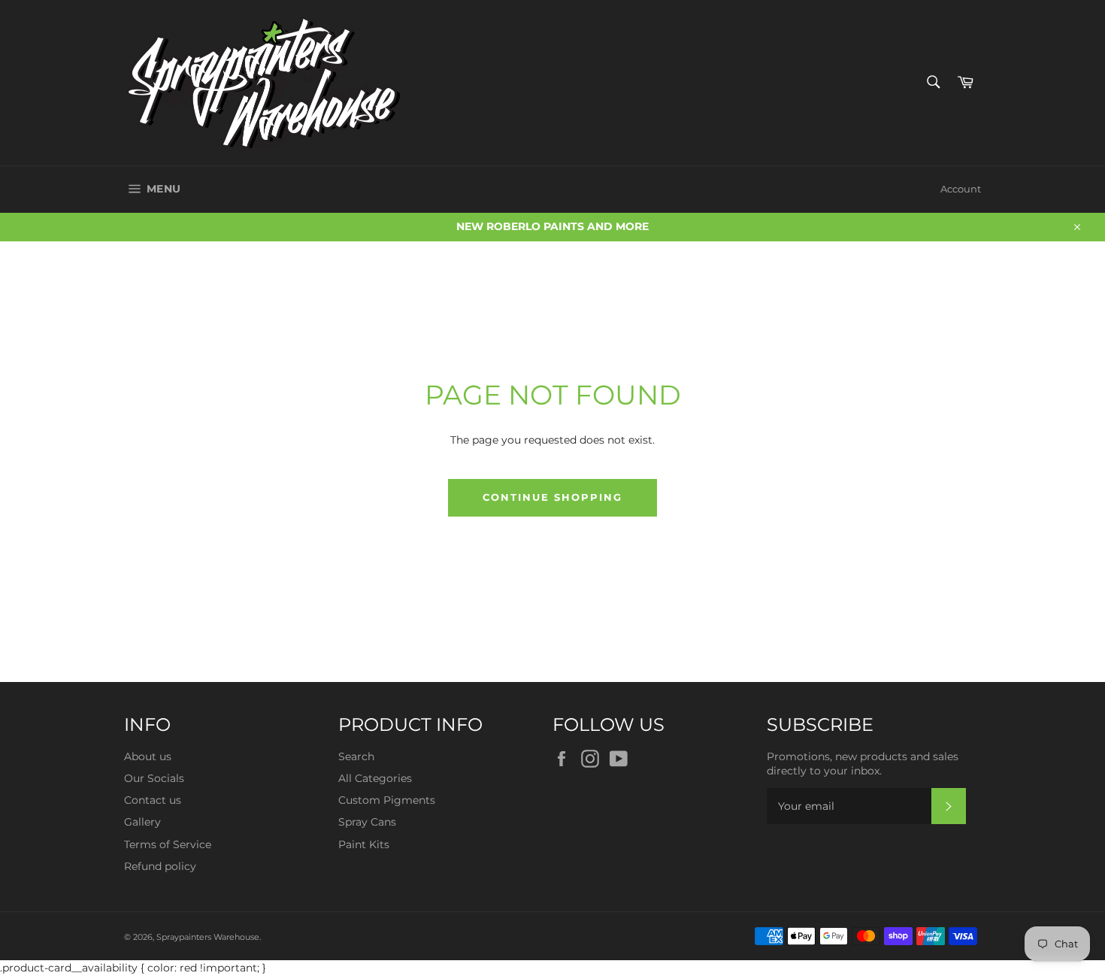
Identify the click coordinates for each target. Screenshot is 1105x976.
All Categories (375, 778)
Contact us (152, 800)
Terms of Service (167, 844)
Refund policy (160, 866)
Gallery (142, 822)
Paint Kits (363, 844)
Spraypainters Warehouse (207, 937)
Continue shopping (552, 497)
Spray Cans (367, 822)
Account (960, 189)
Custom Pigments (386, 800)
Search (356, 756)
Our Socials (154, 778)
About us (147, 756)
